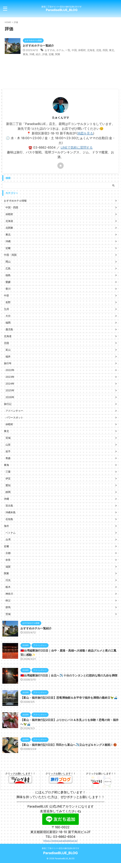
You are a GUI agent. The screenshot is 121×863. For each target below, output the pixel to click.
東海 (25, 54)
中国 (74, 50)
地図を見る (85, 133)
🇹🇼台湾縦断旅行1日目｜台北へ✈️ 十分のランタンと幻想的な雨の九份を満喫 (68, 675)
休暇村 (82, 50)
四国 (105, 50)
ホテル (60, 50)
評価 (44, 54)
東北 (111, 50)
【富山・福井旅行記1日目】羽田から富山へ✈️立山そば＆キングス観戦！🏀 (68, 744)
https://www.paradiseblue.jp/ (60, 840)
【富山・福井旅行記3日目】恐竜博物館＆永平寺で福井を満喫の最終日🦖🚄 (68, 697)
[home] (60, 165)
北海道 (91, 50)
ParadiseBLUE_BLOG (62, 10)
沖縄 (31, 54)
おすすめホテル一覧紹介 (38, 45)
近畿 (51, 54)
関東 (57, 54)
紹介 (38, 54)
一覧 (67, 50)
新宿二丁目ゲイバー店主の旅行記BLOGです (60, 848)
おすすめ (50, 50)
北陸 (98, 50)
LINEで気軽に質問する (77, 147)
